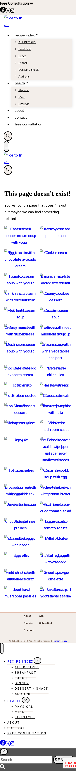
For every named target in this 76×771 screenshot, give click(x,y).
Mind (21, 97)
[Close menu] (2, 648)
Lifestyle (23, 104)
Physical (23, 90)
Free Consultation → (16, 3)
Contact (21, 117)
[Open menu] (6, 146)
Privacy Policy (60, 641)
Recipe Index (20, 661)
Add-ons (24, 76)
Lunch (22, 56)
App (41, 615)
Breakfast (24, 49)
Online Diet (45, 623)
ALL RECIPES (27, 42)
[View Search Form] (8, 136)
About (19, 110)
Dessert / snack (28, 69)
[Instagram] (12, 11)
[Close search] (4, 751)
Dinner (22, 62)
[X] (8, 11)
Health (14, 701)
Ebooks (28, 623)
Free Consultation (28, 124)
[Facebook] (3, 11)
